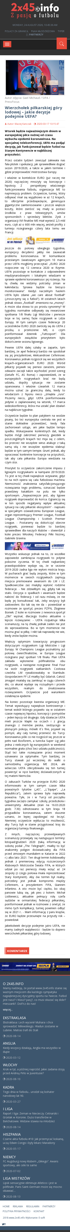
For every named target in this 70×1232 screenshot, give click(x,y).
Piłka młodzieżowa (43, 31)
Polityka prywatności (16, 1211)
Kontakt (39, 1211)
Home (6, 1206)
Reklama (18, 1206)
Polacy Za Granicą (16, 31)
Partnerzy (49, 1206)
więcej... (8, 1009)
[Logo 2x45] (35, 10)
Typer (61, 31)
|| (34, 34)
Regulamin (32, 1206)
